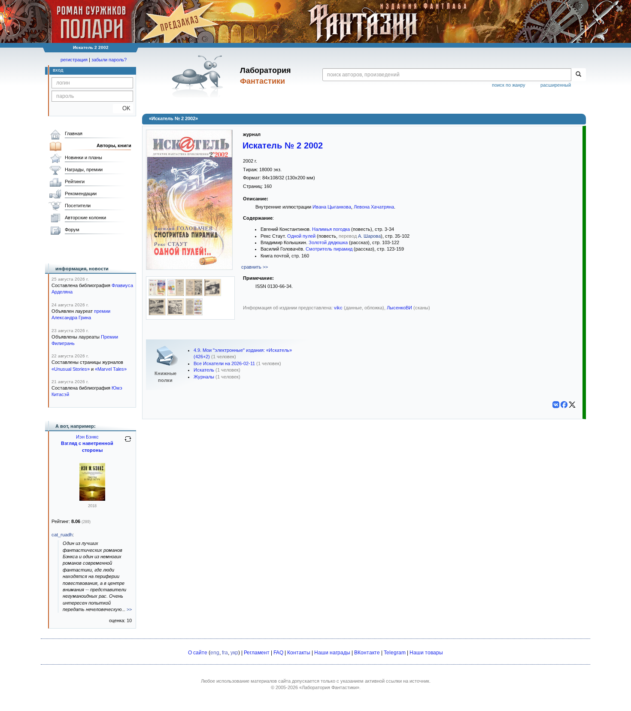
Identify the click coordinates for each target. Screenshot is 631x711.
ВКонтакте (367, 653)
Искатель (204, 369)
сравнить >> (254, 266)
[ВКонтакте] (555, 404)
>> (129, 609)
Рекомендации (81, 193)
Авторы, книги (114, 145)
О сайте (197, 653)
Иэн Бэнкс (87, 436)
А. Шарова (369, 236)
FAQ (278, 653)
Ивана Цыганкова (331, 206)
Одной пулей (301, 236)
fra (225, 653)
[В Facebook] (564, 404)
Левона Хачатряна (374, 206)
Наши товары (426, 653)
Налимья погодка (331, 229)
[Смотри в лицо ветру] (92, 499)
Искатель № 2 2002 (283, 145)
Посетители (78, 205)
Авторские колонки (85, 217)
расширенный (555, 85)
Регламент (257, 653)
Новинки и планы (83, 157)
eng (214, 653)
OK (122, 108)
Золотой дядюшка (328, 242)
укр (234, 653)
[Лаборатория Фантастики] (199, 75)
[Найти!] (578, 74)
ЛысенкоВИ (399, 307)
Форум (72, 229)
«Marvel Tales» (111, 369)
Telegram (395, 653)
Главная (73, 133)
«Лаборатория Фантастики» (329, 687)
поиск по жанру (508, 85)
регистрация (74, 59)
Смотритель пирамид (329, 248)
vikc (338, 307)
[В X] (572, 404)
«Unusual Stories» (71, 369)
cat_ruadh (62, 534)
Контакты (298, 653)
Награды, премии (84, 169)
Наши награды (332, 653)
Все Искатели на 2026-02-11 (224, 363)
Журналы (204, 376)
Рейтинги (75, 181)
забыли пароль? (109, 59)
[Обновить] (128, 442)
